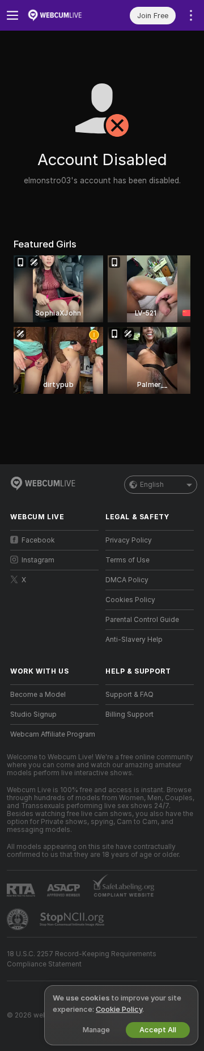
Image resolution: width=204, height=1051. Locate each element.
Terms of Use (127, 560)
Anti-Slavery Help (134, 640)
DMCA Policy (126, 580)
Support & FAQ (129, 695)
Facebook (38, 540)
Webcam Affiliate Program (52, 734)
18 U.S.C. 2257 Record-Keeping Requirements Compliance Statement (81, 959)
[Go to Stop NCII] (73, 919)
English (152, 485)
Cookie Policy (119, 1009)
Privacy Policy (128, 540)
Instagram (38, 560)
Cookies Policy (130, 600)
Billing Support (129, 714)
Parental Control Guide (142, 620)
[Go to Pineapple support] (19, 919)
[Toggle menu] (12, 15)
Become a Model (38, 695)
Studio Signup (33, 714)
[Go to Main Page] (63, 15)
